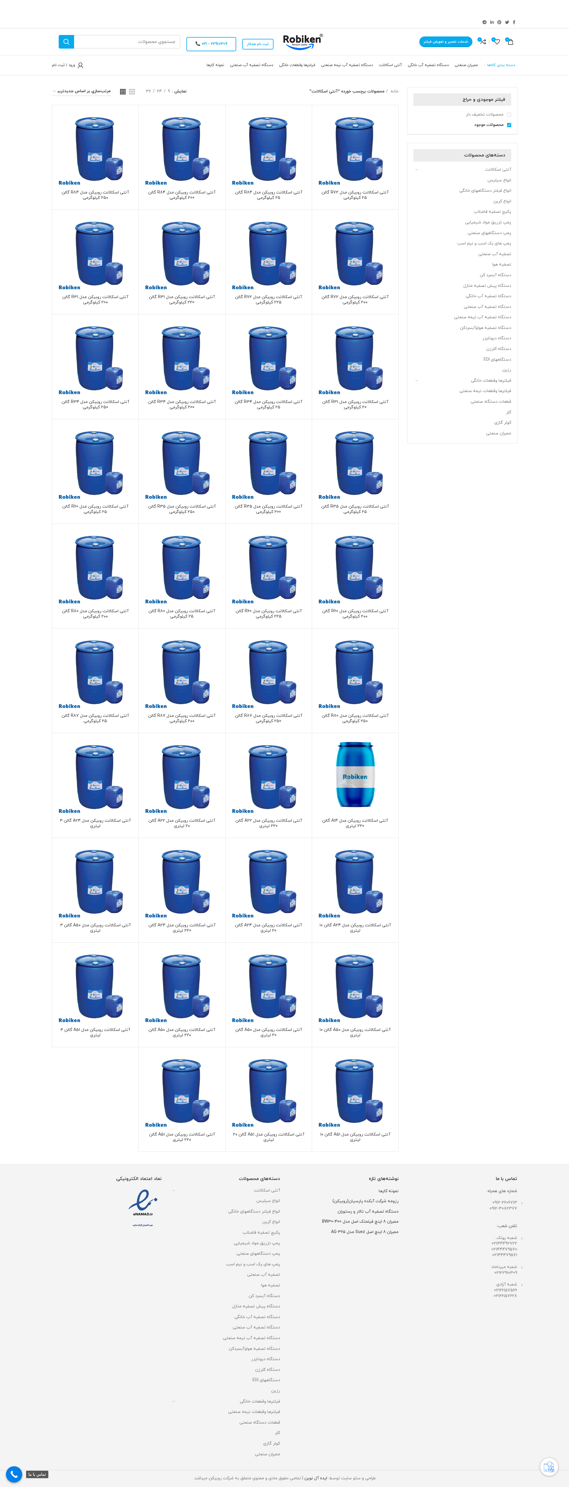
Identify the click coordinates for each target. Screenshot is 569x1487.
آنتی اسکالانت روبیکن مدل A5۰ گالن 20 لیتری (268, 1032)
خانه (394, 91)
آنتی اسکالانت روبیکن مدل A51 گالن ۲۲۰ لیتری (182, 1137)
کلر (508, 412)
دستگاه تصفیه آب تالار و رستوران (368, 1211)
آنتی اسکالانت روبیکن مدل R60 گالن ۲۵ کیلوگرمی (95, 509)
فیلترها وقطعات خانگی (491, 380)
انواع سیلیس (499, 180)
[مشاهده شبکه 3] (132, 92)
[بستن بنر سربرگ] (7, 8)
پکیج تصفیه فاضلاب (492, 212)
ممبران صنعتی (498, 433)
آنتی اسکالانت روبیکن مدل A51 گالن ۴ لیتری (95, 1032)
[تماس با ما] (14, 1474)
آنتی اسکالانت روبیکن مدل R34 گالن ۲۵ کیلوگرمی (268, 404)
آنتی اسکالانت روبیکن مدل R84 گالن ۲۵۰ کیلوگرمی (95, 195)
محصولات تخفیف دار (485, 114)
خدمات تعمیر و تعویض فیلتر (445, 41)
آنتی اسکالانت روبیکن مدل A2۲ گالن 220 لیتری (268, 823)
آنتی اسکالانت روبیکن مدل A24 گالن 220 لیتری (181, 927)
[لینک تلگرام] (484, 22)
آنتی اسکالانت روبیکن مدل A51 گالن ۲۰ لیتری (268, 1137)
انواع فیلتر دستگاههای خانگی (485, 191)
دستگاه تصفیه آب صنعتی (487, 307)
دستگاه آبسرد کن (495, 275)
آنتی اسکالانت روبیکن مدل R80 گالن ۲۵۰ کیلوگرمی (355, 718)
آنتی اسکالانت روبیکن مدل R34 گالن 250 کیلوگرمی (95, 404)
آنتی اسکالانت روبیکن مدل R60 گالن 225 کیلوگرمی (269, 613)
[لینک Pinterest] (499, 22)
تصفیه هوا (501, 264)
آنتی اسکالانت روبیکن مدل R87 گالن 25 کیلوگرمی (95, 718)
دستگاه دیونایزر (496, 338)
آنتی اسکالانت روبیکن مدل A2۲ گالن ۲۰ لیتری (181, 823)
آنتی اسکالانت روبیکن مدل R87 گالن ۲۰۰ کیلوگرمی (181, 718)
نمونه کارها (389, 1191)
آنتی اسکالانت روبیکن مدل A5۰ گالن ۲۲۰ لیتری (181, 1032)
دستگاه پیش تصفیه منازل (487, 286)
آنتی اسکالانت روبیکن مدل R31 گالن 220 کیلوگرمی (182, 299)
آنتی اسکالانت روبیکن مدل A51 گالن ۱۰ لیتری (355, 1137)
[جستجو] (66, 42)
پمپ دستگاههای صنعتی (489, 233)
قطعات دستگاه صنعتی (491, 401)
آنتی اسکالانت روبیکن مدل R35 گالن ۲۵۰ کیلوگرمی (182, 509)
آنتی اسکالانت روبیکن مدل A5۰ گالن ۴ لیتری (95, 927)
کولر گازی (502, 423)
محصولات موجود (489, 125)
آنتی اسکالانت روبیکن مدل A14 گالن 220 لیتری (355, 823)
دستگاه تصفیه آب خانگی (488, 296)
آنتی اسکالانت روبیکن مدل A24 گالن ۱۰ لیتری (355, 927)
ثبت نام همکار (258, 44)
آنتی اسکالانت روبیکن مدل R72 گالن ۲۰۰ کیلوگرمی (355, 299)
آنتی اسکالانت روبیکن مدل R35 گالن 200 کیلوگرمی (268, 509)
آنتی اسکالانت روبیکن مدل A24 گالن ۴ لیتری (95, 823)
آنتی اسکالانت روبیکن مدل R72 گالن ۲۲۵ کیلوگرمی (268, 299)
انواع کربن (502, 201)
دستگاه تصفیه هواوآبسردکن (485, 328)
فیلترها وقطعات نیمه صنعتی (485, 391)
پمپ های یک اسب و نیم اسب (484, 243)
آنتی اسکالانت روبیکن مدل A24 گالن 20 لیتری (268, 927)
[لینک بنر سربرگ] (293, 8)
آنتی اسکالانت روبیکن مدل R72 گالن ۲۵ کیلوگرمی (355, 195)
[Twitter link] (507, 22)
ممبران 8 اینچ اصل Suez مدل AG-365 (365, 1232)
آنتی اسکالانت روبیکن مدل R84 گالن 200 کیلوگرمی (181, 195)
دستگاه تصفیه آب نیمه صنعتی (482, 317)
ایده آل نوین (315, 1478)
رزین (506, 370)
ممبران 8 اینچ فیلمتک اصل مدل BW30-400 (360, 1221)
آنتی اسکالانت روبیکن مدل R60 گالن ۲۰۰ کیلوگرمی (355, 613)
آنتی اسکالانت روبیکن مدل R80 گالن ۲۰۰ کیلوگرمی (95, 613)
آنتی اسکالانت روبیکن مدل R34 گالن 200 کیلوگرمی (182, 404)
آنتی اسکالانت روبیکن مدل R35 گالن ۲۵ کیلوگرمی (355, 509)
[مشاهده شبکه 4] (123, 92)
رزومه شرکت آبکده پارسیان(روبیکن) (366, 1201)
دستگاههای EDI (497, 359)
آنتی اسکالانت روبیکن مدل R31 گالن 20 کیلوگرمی (355, 404)
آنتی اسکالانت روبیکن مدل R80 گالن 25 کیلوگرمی (181, 613)
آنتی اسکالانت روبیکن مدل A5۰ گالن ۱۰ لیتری (355, 1032)
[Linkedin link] (492, 22)
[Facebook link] (514, 22)
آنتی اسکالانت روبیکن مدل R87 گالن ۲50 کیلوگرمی (268, 718)
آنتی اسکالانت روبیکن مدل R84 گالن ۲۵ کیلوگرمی (268, 195)
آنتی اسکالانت (498, 169)
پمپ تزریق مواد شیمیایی (488, 222)
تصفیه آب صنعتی (494, 254)
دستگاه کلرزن (498, 349)
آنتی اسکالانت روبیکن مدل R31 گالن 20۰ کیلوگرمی (95, 299)
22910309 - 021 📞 (211, 44)
